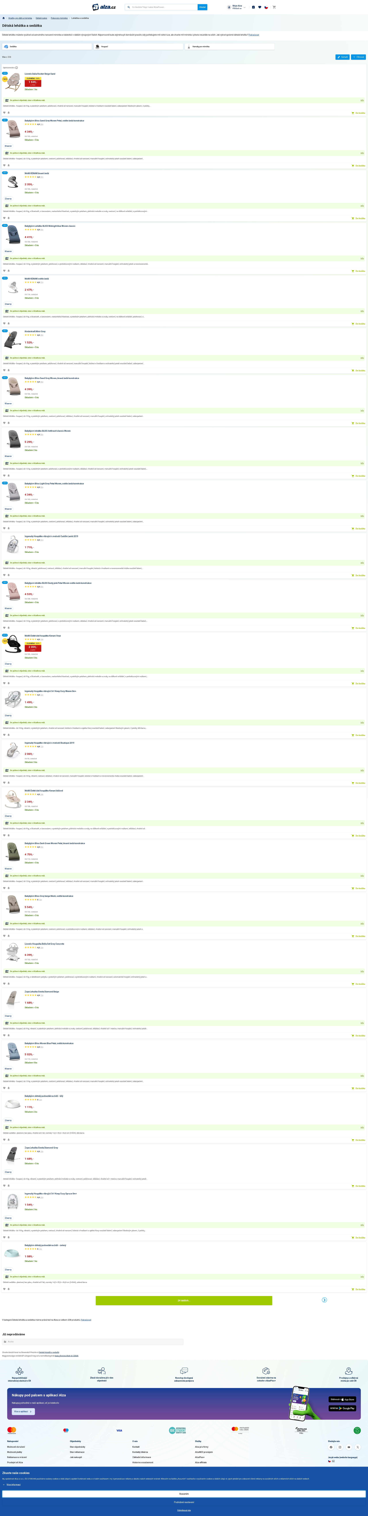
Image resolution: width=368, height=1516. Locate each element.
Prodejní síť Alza (15, 1462)
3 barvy (8, 1016)
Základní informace (141, 1457)
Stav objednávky (77, 1447)
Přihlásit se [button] (237, 8)
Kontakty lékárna (140, 1452)
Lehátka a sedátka (80, 18)
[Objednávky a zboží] (253, 7)
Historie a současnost (142, 1462)
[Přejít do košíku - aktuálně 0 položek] (274, 7)
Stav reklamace (77, 1452)
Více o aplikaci (21, 1411)
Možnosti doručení (16, 1447)
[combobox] (161, 7)
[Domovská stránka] (3, 18)
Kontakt (135, 1447)
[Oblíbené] (259, 7)
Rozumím (184, 1494)
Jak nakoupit (76, 1457)
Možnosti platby (14, 1452)
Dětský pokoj (41, 18)
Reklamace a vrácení (17, 1457)
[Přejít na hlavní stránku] (104, 7)
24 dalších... (184, 1300)
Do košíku (360, 113)
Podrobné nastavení (184, 1502)
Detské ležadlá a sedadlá (49, 1352)
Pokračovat (254, 35)
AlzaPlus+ (200, 1457)
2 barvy (8, 199)
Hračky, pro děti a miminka (20, 18)
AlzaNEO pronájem (204, 1452)
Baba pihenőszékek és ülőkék (66, 1356)
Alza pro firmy (201, 1447)
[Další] (324, 1299)
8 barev (8, 146)
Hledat (202, 7)
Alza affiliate (201, 1462)
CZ (333, 1461)
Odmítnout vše (184, 1510)
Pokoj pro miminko (59, 18)
